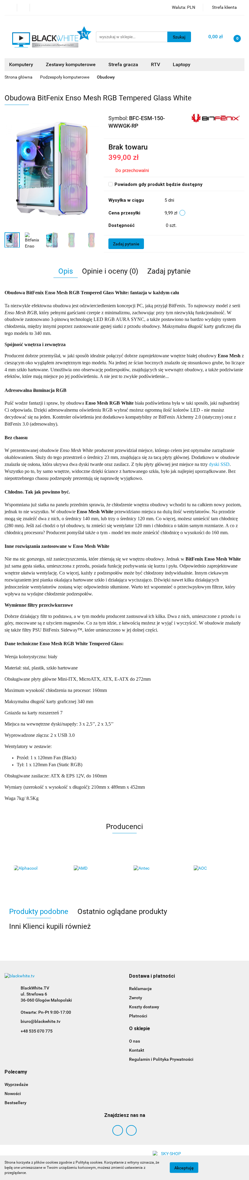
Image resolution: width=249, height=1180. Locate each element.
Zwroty (135, 997)
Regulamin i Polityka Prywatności (161, 1059)
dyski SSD (219, 464)
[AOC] (215, 868)
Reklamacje (140, 988)
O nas (134, 1041)
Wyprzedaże (16, 1084)
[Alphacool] (35, 868)
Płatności (138, 1015)
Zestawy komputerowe (71, 64)
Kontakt (136, 1050)
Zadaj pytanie (126, 243)
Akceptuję (184, 1167)
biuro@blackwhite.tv (40, 1021)
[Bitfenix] (215, 117)
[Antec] (154, 868)
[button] (152, 976)
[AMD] (95, 868)
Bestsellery (15, 1102)
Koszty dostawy (144, 1006)
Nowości (13, 1093)
